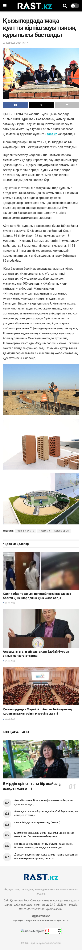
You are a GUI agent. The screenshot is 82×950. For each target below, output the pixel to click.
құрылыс (44, 530)
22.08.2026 (10, 719)
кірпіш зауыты (26, 530)
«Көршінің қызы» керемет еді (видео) (37, 822)
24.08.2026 (10, 603)
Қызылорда (61, 530)
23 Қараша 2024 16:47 (15, 42)
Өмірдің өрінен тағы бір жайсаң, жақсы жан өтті (32, 786)
